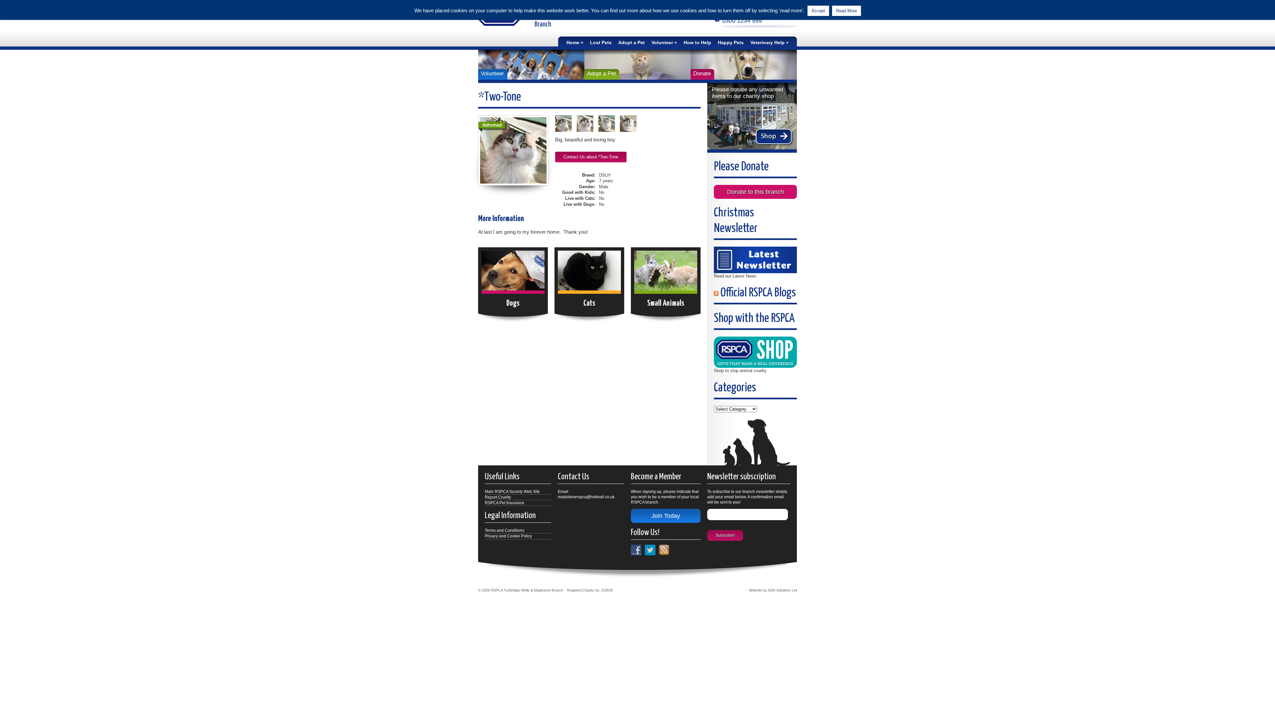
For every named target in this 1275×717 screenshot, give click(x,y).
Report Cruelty (498, 497)
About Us (582, 65)
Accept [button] (818, 10)
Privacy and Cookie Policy (508, 536)
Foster (664, 53)
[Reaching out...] (566, 123)
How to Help (697, 42)
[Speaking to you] (630, 123)
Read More (846, 10)
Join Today (665, 516)
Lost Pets (601, 42)
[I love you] (587, 123)
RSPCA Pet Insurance (504, 503)
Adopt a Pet (631, 42)
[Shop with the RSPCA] (755, 352)
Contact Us (584, 53)
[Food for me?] (609, 123)
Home (572, 42)
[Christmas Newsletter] (755, 259)
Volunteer (662, 42)
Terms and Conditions (504, 530)
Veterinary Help (767, 42)
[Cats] (589, 274)
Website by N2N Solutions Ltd (773, 590)
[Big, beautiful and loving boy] (513, 150)
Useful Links (770, 53)
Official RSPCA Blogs (758, 293)
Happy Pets (731, 42)
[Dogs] (513, 274)
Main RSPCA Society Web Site (512, 492)
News (578, 78)
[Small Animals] (665, 274)
